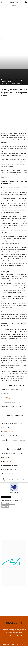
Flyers (9, 36)
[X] (18, 635)
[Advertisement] (14, 20)
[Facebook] (7, 635)
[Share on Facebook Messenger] (24, 479)
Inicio (2, 36)
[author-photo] (14, 487)
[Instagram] (10, 635)
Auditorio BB (10, 461)
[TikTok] (14, 635)
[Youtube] (21, 635)
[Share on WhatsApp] (19, 479)
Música (5, 36)
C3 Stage (8, 398)
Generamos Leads (14, 644)
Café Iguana (9, 432)
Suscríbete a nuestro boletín (9, 500)
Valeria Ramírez (6, 83)
